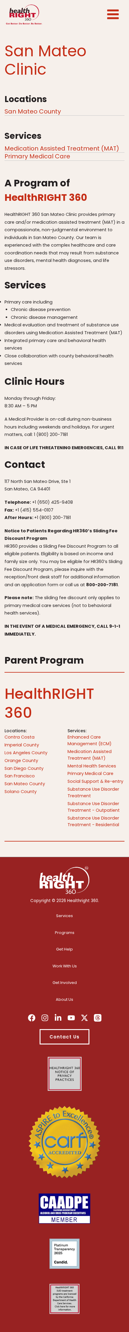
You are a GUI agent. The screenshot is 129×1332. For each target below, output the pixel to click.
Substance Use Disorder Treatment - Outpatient (94, 807)
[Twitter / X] (84, 1018)
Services (64, 915)
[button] (64, 1036)
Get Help (64, 949)
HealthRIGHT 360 (45, 197)
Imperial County (21, 745)
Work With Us (64, 966)
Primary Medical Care (37, 156)
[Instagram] (45, 1018)
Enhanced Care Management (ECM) (90, 740)
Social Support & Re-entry (95, 781)
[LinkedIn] (58, 1018)
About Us (64, 999)
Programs (64, 932)
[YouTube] (71, 1018)
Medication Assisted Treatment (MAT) (61, 148)
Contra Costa (19, 737)
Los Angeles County (25, 753)
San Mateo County (32, 111)
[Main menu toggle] (113, 14)
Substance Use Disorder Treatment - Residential (93, 821)
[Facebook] (31, 1018)
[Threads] (97, 1018)
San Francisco (19, 776)
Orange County (21, 761)
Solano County (20, 792)
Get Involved (64, 982)
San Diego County (24, 768)
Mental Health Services (92, 766)
